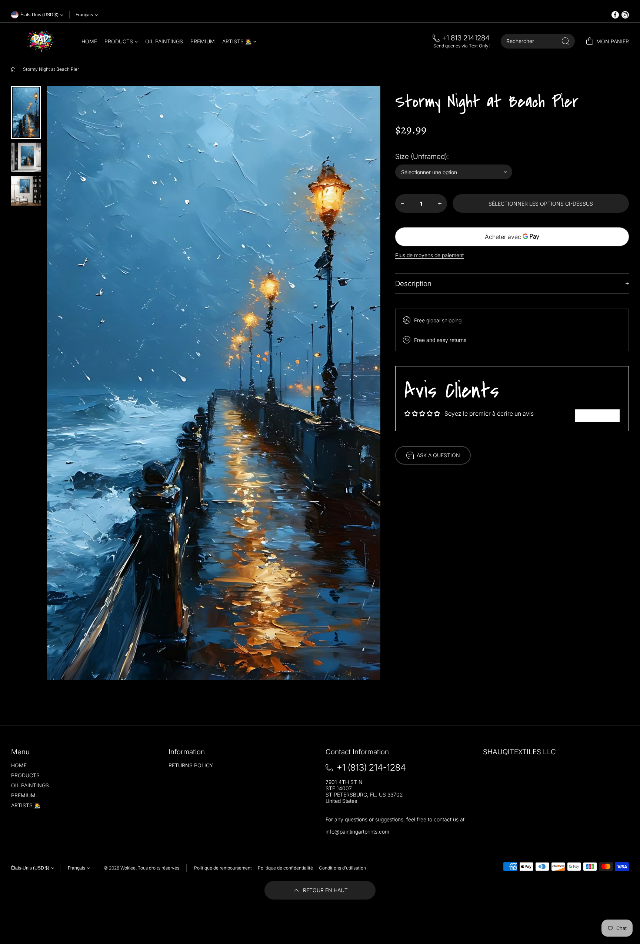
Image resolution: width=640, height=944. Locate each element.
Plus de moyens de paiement (429, 255)
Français (84, 14)
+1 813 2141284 (466, 38)
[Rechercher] (565, 41)
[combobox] (538, 41)
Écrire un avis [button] (597, 415)
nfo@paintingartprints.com (358, 831)
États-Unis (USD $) (30, 868)
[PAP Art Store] (40, 41)
